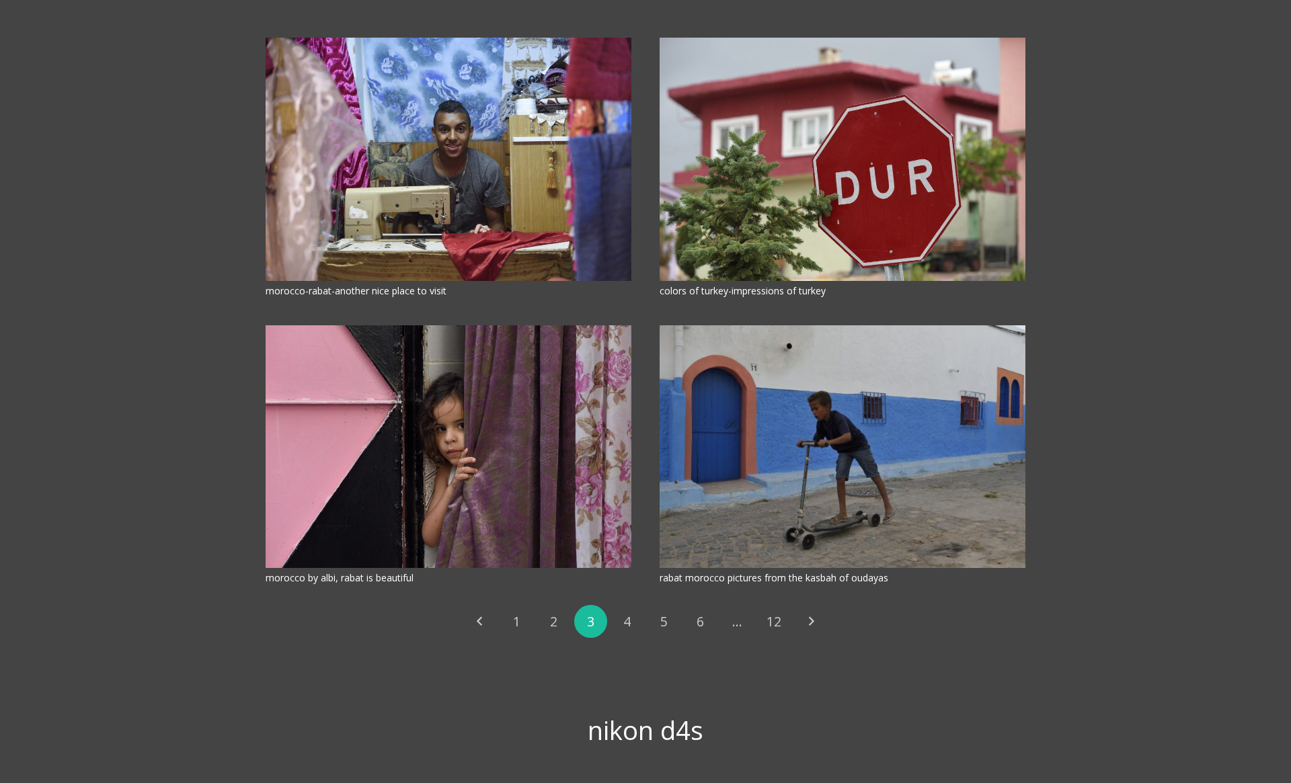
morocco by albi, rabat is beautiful (340, 577)
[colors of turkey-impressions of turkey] (842, 159)
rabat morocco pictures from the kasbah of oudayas (774, 577)
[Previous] (480, 621)
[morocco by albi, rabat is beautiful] (448, 447)
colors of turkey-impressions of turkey (743, 290)
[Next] (810, 621)
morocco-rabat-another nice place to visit (356, 290)
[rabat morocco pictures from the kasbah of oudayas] (842, 447)
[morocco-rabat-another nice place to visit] (448, 159)
